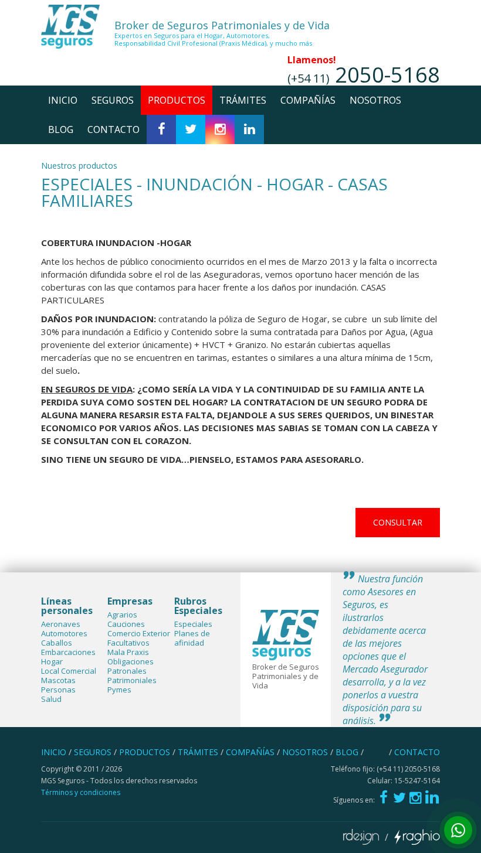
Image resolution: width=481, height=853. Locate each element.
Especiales (193, 624)
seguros (113, 100)
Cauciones (126, 624)
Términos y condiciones (80, 792)
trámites (242, 100)
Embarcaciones (68, 652)
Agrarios (122, 614)
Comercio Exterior (138, 633)
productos (176, 100)
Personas (58, 689)
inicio (62, 100)
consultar (397, 522)
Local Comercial (68, 671)
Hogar (52, 661)
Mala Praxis (128, 652)
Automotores (64, 633)
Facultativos (128, 642)
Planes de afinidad (192, 638)
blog (60, 129)
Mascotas (58, 680)
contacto (113, 129)
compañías (308, 100)
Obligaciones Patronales (130, 666)
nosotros (375, 100)
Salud (51, 699)
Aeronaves (60, 624)
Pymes (119, 689)
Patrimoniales (132, 680)
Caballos (56, 642)
